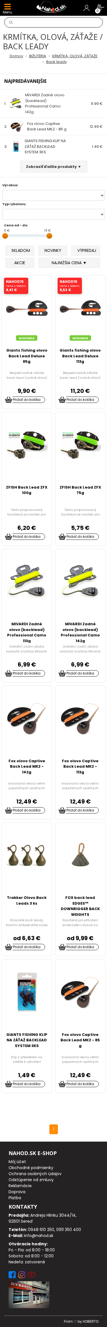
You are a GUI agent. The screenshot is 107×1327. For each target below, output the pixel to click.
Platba (15, 1198)
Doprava (17, 1192)
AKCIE (19, 263)
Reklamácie (20, 1186)
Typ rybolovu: (14, 204)
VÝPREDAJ (86, 250)
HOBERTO (90, 1321)
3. (35, 146)
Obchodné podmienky (31, 1168)
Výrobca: (10, 185)
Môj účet (17, 1162)
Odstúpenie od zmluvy (31, 1180)
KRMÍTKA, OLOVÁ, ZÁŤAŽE (75, 56)
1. (34, 103)
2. (35, 126)
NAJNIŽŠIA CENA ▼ (69, 263)
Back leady (56, 61)
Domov (16, 56)
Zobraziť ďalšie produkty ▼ (53, 166)
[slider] (5, 236)
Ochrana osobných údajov (35, 1174)
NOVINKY (53, 250)
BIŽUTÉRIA (37, 56)
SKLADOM (20, 250)
